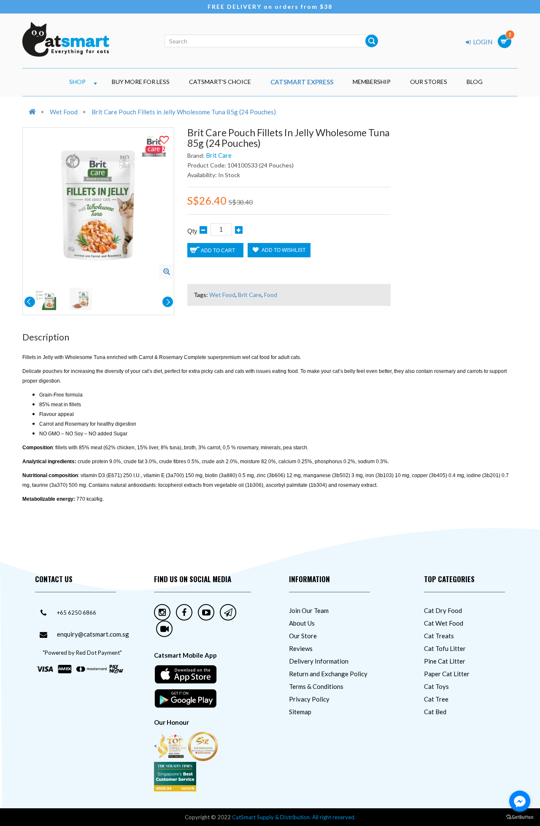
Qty (192, 231)
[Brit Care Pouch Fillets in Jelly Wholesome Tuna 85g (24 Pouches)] (166, 271)
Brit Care (219, 155)
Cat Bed (435, 711)
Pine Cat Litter (444, 661)
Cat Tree (436, 699)
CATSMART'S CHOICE (220, 81)
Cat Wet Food (443, 623)
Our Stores (428, 81)
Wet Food (64, 112)
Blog (475, 81)
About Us (302, 623)
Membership (372, 81)
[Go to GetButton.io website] (519, 817)
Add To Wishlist (283, 250)
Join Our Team (309, 610)
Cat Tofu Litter (445, 648)
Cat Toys (436, 686)
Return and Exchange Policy (328, 674)
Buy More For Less (141, 81)
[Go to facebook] (519, 801)
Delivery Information (318, 661)
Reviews (301, 648)
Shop (77, 81)
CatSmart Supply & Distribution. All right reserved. (294, 817)
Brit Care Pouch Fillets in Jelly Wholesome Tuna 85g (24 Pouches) (184, 112)
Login (482, 42)
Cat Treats (439, 636)
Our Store (303, 636)
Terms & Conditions (316, 686)
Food (270, 294)
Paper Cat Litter (447, 674)
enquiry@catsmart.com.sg (93, 634)
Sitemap (300, 711)
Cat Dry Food (443, 610)
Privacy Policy (309, 699)
